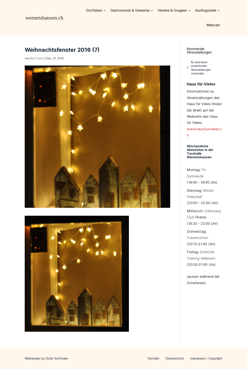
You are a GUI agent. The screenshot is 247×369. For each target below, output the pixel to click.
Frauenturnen (197, 238)
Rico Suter (37, 58)
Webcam (213, 25)
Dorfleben (94, 10)
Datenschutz (175, 358)
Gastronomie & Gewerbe (130, 10)
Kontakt (153, 358)
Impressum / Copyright (206, 358)
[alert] (204, 67)
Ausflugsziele (205, 10)
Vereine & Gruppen (172, 10)
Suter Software (57, 358)
